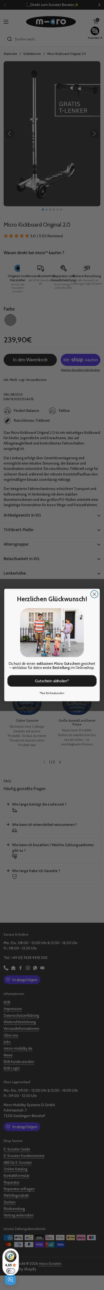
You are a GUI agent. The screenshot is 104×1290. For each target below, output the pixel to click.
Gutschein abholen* (52, 680)
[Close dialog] (94, 594)
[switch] (10, 1271)
